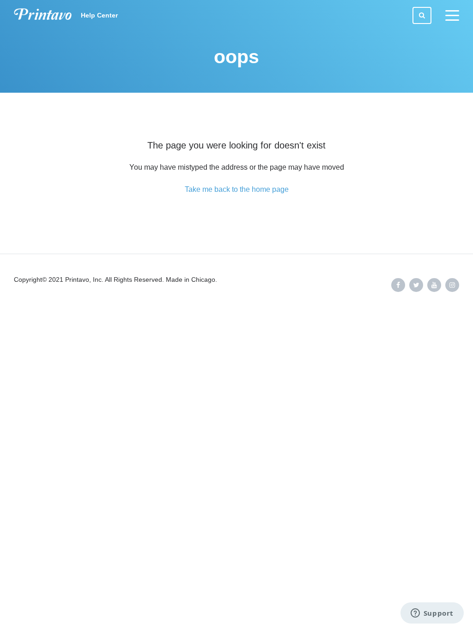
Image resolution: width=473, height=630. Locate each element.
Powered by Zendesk (434, 315)
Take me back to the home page (237, 189)
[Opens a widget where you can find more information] (432, 613)
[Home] (43, 15)
